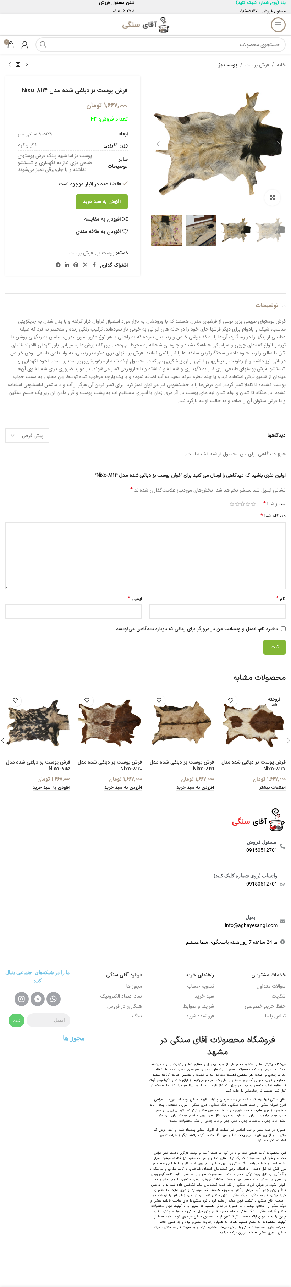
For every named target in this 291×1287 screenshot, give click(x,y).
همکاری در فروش (124, 1006)
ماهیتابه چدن (250, 1121)
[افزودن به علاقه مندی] (231, 700)
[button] (278, 144)
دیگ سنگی (218, 1105)
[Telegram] (38, 999)
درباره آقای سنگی (124, 975)
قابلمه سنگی (267, 1211)
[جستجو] (42, 44)
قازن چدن (230, 1121)
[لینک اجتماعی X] (85, 265)
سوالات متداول (271, 986)
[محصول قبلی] (26, 65)
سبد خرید (204, 996)
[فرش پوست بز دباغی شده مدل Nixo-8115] (37, 723)
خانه (281, 65)
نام (281, 599)
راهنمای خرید (200, 975)
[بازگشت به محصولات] (18, 65)
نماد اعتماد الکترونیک (121, 996)
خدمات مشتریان (268, 975)
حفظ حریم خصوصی (265, 1006)
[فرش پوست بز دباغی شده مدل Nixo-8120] (109, 723)
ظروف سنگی (245, 1184)
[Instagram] (22, 999)
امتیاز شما (274, 504)
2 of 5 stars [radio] (248, 503)
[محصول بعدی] (9, 65)
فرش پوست (257, 65)
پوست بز (228, 65)
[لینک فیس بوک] (94, 265)
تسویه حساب (200, 986)
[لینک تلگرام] (58, 265)
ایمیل (135, 599)
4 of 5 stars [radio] (237, 503)
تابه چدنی (212, 1121)
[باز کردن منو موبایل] (278, 25)
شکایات (278, 996)
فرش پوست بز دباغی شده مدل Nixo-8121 (182, 765)
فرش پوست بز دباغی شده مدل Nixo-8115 (38, 765)
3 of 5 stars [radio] (242, 503)
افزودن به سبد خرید (102, 201)
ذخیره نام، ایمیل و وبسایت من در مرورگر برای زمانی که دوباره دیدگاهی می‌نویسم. (196, 629)
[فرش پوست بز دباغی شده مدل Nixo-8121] (181, 723)
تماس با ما (275, 1016)
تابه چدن (270, 1121)
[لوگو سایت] (145, 24)
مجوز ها (134, 986)
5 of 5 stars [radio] (232, 503)
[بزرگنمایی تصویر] (272, 198)
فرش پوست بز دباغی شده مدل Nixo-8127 (253, 765)
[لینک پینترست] (76, 265)
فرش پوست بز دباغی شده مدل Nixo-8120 (110, 765)
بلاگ (137, 1016)
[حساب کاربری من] (25, 45)
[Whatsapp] (53, 999)
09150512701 (250, 11)
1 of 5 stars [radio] (253, 503)
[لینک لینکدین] (67, 265)
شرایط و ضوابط (198, 1006)
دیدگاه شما (273, 516)
